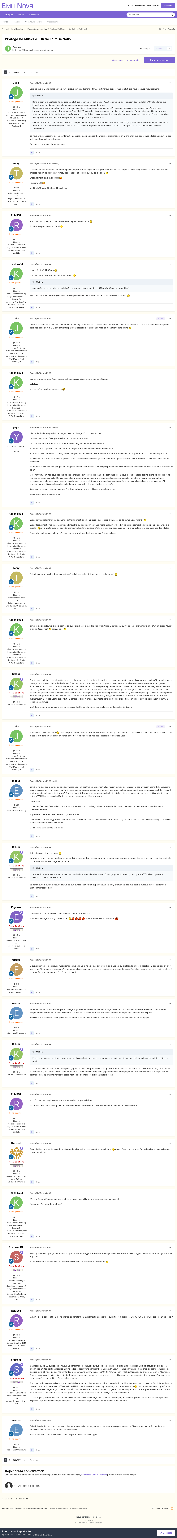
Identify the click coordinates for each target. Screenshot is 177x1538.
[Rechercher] (172, 14)
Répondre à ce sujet (159, 60)
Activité (21, 15)
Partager (146, 48)
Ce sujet (161, 15)
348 (17, 451)
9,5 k (17, 1171)
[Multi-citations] (32, 153)
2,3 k (17, 107)
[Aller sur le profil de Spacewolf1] (16, 1257)
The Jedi (16, 1143)
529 (17, 805)
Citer (38, 152)
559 (17, 188)
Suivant (17, 72)
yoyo (16, 427)
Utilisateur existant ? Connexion (142, 6)
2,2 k (17, 1275)
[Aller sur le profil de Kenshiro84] (16, 274)
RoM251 (16, 215)
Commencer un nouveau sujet (126, 60)
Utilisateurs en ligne (33, 22)
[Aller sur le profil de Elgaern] (16, 917)
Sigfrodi (16, 1359)
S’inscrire (168, 5)
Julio (18, 47)
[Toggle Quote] (33, 95)
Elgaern (16, 907)
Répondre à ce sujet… (30, 1486)
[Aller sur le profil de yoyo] (16, 437)
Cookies (97, 1517)
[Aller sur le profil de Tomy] (16, 173)
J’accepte (167, 1533)
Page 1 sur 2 (35, 72)
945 (17, 984)
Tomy (15, 163)
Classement (52, 22)
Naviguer (9, 15)
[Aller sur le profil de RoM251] (16, 225)
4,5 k (17, 702)
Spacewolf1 (16, 1247)
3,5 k (17, 935)
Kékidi (16, 674)
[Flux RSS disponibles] (172, 1508)
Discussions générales (42, 50)
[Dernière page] (24, 72)
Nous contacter (83, 1517)
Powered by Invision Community (88, 1523)
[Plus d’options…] (170, 83)
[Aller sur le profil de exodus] (16, 790)
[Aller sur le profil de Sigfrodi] (16, 1369)
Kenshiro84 (16, 264)
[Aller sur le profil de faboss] (16, 969)
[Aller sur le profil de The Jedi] (16, 1153)
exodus (15, 780)
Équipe (17, 22)
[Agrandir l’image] (107, 173)
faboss (16, 959)
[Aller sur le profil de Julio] (8, 49)
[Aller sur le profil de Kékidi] (16, 684)
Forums (6, 22)
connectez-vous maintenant (94, 1474)
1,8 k (17, 288)
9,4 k (17, 1387)
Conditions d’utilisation (42, 1534)
